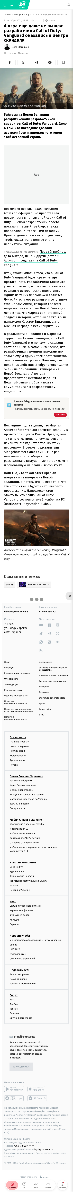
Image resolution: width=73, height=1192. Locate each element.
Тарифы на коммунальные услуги (28, 880)
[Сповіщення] (69, 5)
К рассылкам (21, 1067)
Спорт (13, 995)
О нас (7, 662)
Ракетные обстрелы (21, 780)
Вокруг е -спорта (23, 14)
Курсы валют (17, 871)
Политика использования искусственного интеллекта (18, 710)
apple (37, 1089)
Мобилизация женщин (22, 833)
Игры (41, 715)
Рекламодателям (13, 690)
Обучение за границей (22, 958)
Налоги (14, 885)
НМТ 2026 (15, 949)
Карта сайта (45, 709)
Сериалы (15, 924)
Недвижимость (19, 970)
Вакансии (44, 692)
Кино (13, 901)
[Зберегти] (63, 62)
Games (7, 14)
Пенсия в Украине (20, 890)
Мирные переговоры (21, 789)
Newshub (23, 53)
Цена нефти (16, 866)
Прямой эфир (17, 751)
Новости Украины (20, 746)
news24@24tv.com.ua (16, 611)
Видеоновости (18, 755)
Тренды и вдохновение (22, 983)
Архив (42, 704)
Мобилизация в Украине (26, 819)
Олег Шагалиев (20, 47)
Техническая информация (52, 681)
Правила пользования (16, 696)
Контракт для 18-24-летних (25, 838)
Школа (13, 944)
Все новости (18, 737)
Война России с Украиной (26, 776)
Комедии (15, 919)
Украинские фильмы (21, 910)
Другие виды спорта (21, 1018)
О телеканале (11, 679)
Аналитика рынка (19, 974)
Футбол (14, 1004)
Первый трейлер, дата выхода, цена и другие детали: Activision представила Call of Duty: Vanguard (35, 258)
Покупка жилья (18, 979)
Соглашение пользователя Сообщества (53, 669)
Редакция (9, 668)
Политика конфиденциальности (15, 702)
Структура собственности (52, 698)
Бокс (12, 999)
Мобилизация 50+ (19, 828)
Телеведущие (11, 684)
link (41, 625)
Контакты (44, 687)
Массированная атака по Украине (29, 799)
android (14, 1089)
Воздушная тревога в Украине (26, 794)
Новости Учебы (20, 935)
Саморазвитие (18, 954)
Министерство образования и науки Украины (35, 940)
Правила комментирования (53, 675)
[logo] (22, 4)
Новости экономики (23, 862)
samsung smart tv (37, 1098)
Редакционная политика (17, 673)
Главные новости (19, 741)
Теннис (14, 1008)
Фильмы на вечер (20, 915)
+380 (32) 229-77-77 (24, 1146)
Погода (14, 764)
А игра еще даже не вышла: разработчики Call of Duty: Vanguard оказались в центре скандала (52, 14)
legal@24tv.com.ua (43, 1149)
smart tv (14, 1098)
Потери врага (17, 808)
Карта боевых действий (23, 785)
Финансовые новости (22, 876)
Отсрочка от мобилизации (24, 842)
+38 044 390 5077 (48, 611)
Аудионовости (17, 760)
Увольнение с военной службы (27, 824)
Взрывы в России (19, 803)
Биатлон (14, 1013)
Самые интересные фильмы (25, 905)
